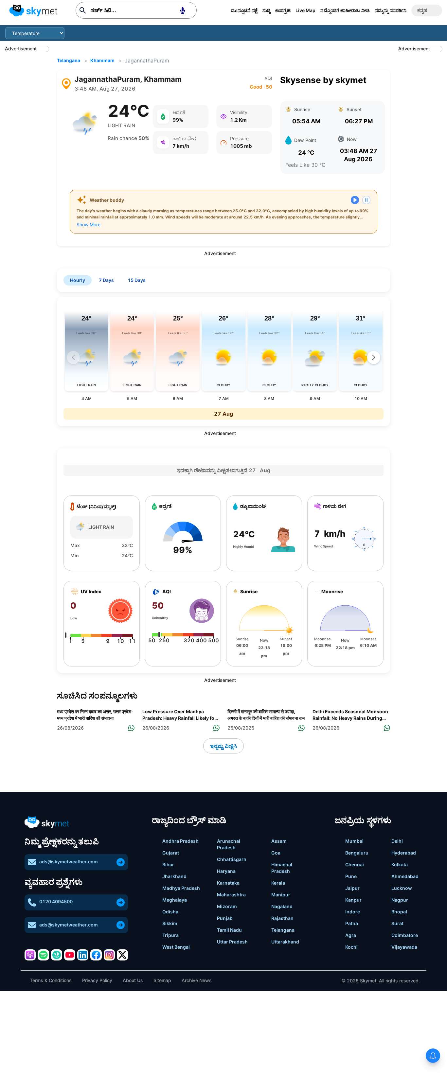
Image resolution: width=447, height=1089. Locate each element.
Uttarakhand (285, 941)
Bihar (168, 864)
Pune (351, 876)
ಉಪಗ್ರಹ (283, 10)
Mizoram (227, 906)
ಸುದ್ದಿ (266, 10)
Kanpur (353, 900)
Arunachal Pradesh (228, 844)
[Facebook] (95, 954)
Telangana (68, 60)
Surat (397, 923)
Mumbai (354, 841)
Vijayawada (404, 947)
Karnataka (228, 883)
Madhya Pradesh (181, 888)
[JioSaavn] (56, 954)
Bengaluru (356, 853)
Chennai (354, 864)
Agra (350, 935)
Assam (279, 841)
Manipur (280, 894)
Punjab (225, 918)
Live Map (305, 10)
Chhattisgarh (231, 859)
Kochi (351, 947)
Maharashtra (231, 894)
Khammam (102, 60)
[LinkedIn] (82, 954)
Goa (275, 853)
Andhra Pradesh (180, 841)
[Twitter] (122, 954)
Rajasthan (282, 918)
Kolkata (399, 864)
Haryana (226, 871)
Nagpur (399, 900)
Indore (352, 911)
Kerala (278, 883)
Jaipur (352, 888)
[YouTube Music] (69, 954)
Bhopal (399, 911)
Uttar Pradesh (232, 941)
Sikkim (169, 923)
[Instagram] (109, 954)
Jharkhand (174, 876)
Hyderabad (403, 853)
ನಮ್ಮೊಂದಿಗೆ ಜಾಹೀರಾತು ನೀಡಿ (345, 10)
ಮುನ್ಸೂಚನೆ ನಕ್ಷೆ (244, 10)
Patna (351, 923)
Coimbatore (404, 935)
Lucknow (401, 888)
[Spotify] (43, 954)
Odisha (170, 911)
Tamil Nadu (229, 930)
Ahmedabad (405, 876)
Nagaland (282, 906)
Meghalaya (174, 900)
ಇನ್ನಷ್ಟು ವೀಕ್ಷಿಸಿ (223, 746)
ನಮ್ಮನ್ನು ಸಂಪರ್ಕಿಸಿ (390, 10)
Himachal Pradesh (281, 868)
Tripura (170, 935)
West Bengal (176, 947)
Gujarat (170, 853)
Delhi (397, 841)
